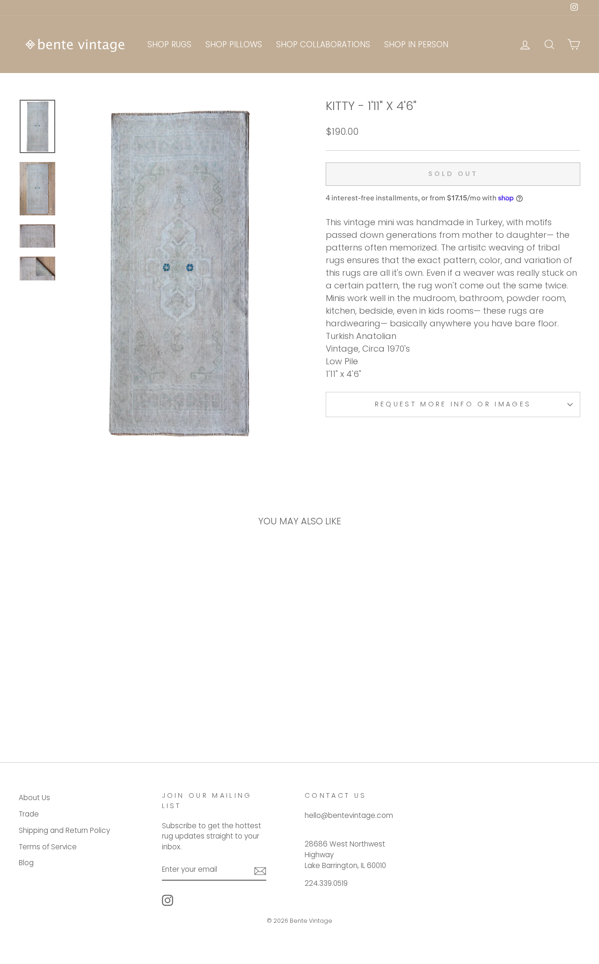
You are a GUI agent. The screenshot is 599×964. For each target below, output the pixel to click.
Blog (26, 863)
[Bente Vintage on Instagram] (167, 900)
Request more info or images (453, 404)
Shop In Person (416, 44)
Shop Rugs (169, 44)
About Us (34, 797)
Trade (29, 814)
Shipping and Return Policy (64, 830)
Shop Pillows (233, 44)
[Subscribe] (260, 870)
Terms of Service (48, 847)
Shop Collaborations (323, 44)
